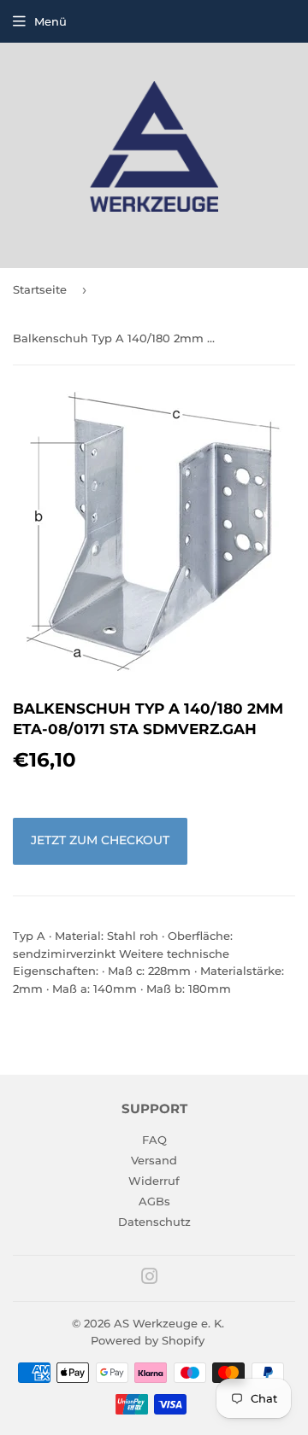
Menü (50, 21)
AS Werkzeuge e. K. (169, 1323)
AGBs (154, 1201)
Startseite (40, 289)
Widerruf (154, 1180)
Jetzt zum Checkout (100, 840)
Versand (154, 1160)
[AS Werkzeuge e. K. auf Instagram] (149, 1279)
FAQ (154, 1139)
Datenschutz (154, 1221)
